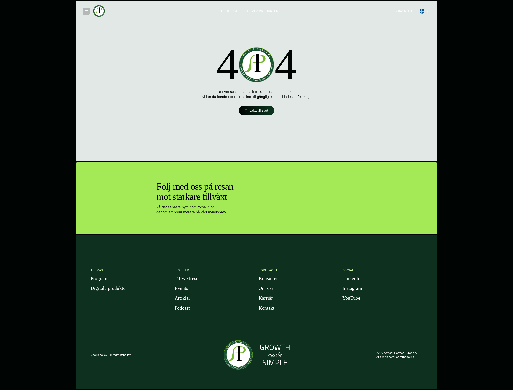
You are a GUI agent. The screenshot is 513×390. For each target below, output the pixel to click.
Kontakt (266, 308)
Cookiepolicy (99, 354)
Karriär (266, 298)
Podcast (182, 308)
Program (229, 11)
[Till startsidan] (99, 11)
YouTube (351, 298)
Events (181, 288)
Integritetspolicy (120, 354)
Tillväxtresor (187, 278)
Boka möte (404, 11)
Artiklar (182, 298)
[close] (86, 11)
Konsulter (268, 278)
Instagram (352, 288)
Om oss (266, 288)
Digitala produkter (261, 11)
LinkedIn (351, 278)
